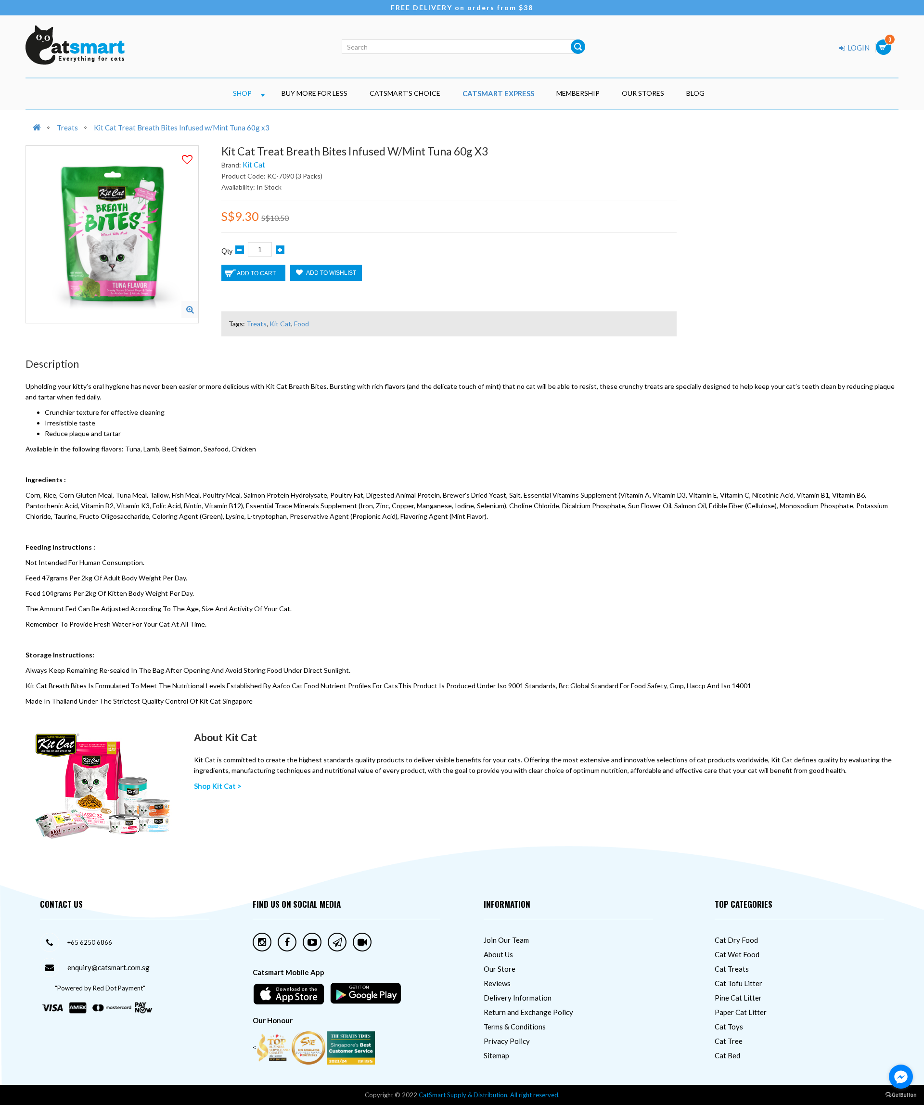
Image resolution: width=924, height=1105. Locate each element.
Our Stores (643, 93)
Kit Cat (254, 164)
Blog (695, 93)
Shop (242, 93)
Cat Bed (727, 1055)
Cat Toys (729, 1026)
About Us (498, 954)
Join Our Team (506, 940)
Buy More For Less (314, 93)
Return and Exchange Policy (528, 1012)
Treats (67, 127)
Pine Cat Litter (738, 997)
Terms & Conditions (515, 1026)
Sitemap (496, 1055)
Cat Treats (732, 968)
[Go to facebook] (901, 1077)
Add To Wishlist (330, 273)
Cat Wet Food (737, 954)
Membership (578, 93)
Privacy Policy (507, 1041)
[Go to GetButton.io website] (901, 1095)
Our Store (499, 968)
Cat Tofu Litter (738, 983)
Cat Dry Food (736, 940)
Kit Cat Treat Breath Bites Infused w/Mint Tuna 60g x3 (182, 127)
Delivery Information (518, 997)
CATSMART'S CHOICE (405, 93)
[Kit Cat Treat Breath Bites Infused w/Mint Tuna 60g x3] (189, 309)
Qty (227, 251)
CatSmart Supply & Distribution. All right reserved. (489, 1095)
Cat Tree (729, 1041)
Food (301, 324)
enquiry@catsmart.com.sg (108, 967)
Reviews (497, 983)
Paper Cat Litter (741, 1012)
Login (858, 47)
